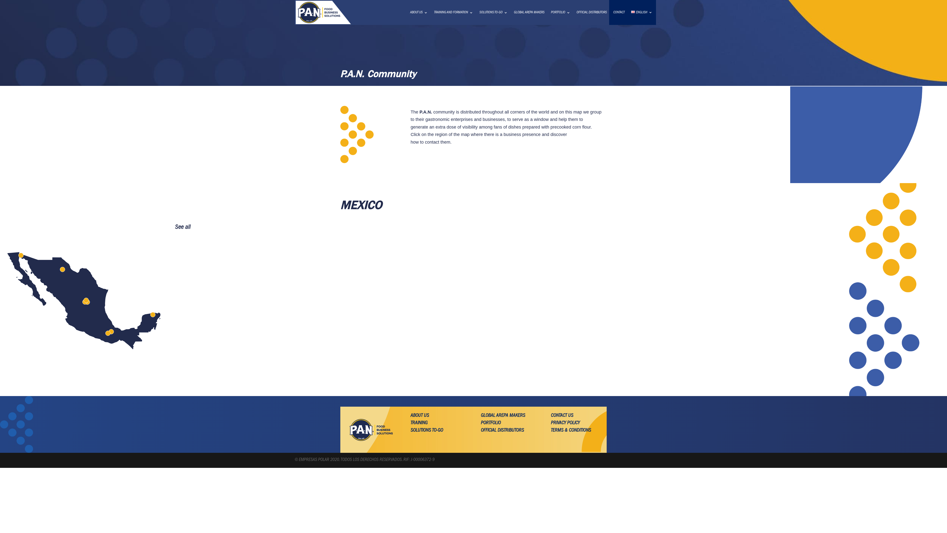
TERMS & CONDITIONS (571, 430)
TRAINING (419, 423)
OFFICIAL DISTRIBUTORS (592, 12)
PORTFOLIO (558, 12)
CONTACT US (562, 415)
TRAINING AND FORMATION (451, 12)
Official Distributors (502, 430)
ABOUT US (416, 12)
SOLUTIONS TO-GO (491, 12)
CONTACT (619, 12)
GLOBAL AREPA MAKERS (529, 12)
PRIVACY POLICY (565, 423)
